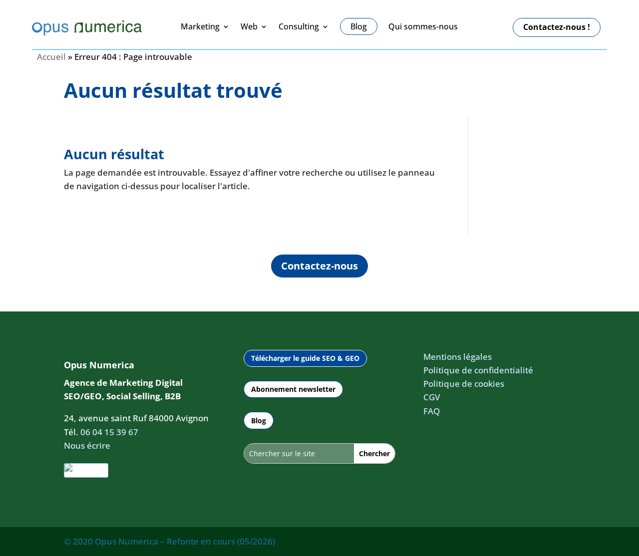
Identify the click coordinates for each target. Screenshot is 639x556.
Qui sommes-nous (423, 27)
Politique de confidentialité (478, 370)
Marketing (200, 27)
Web (249, 27)
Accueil (51, 56)
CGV (431, 397)
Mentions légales (457, 356)
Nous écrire (87, 445)
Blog (258, 420)
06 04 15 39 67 (109, 432)
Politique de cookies (463, 383)
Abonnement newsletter (293, 389)
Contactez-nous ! (556, 26)
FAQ (431, 411)
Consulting (299, 27)
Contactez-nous (319, 266)
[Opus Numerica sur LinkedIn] (86, 470)
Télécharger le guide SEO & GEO (305, 358)
